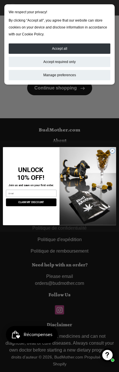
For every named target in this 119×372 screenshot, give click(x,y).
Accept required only (59, 62)
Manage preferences (59, 75)
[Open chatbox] (107, 355)
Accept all (59, 49)
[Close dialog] (112, 150)
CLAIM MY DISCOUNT (31, 202)
